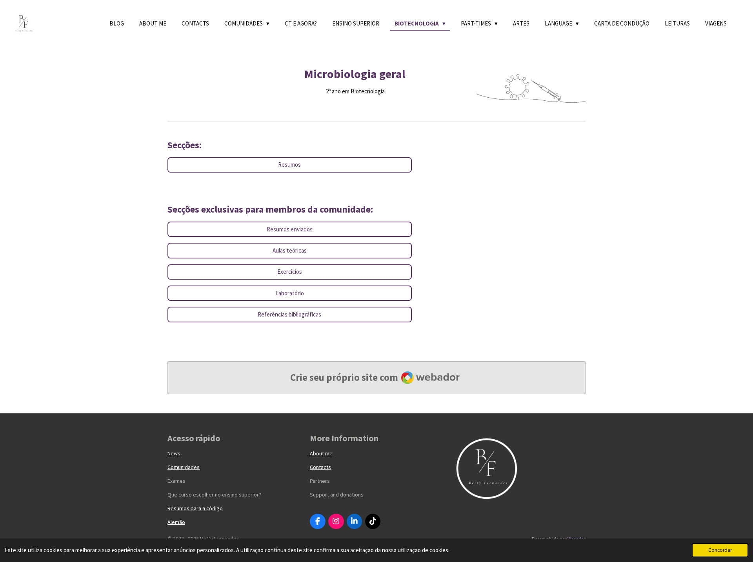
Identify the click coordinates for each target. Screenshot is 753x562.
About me (321, 453)
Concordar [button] (720, 550)
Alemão (176, 522)
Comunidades (183, 467)
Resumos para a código (195, 508)
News (173, 453)
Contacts (320, 467)
